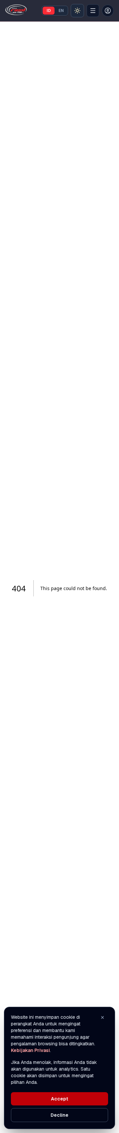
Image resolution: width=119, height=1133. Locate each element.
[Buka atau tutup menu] (93, 10)
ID (49, 10)
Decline (59, 1115)
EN (61, 10)
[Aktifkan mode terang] (77, 10)
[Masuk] (108, 11)
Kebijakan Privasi (30, 1050)
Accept (59, 1099)
